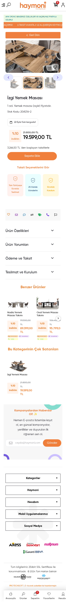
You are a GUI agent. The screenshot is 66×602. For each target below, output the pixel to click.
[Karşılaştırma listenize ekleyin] (33, 214)
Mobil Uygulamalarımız (33, 514)
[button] (8, 77)
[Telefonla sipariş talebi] (48, 214)
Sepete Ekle (32, 156)
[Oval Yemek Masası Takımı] (48, 302)
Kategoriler (33, 478)
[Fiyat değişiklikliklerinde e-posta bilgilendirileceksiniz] (40, 214)
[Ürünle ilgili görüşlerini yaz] (25, 214)
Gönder (52, 443)
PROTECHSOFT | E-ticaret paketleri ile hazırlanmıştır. (33, 586)
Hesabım (33, 502)
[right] (58, 318)
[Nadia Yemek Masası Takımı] (18, 302)
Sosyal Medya (33, 526)
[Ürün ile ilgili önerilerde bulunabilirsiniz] (56, 214)
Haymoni (33, 490)
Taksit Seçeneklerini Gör (33, 167)
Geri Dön (34, 35)
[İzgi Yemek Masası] (18, 364)
